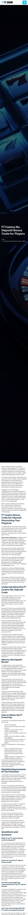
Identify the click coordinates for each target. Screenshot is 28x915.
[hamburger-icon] (24, 2)
